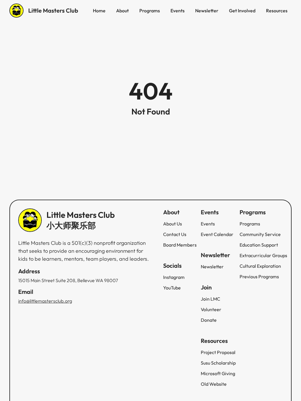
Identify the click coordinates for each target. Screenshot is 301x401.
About (122, 11)
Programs (149, 11)
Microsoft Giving (218, 373)
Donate (209, 320)
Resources (276, 11)
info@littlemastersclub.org (45, 301)
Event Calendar (217, 234)
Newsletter (206, 11)
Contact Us (174, 234)
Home (99, 11)
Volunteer (211, 309)
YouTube (172, 288)
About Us (172, 224)
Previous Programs (259, 276)
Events (177, 11)
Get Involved (242, 11)
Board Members (180, 245)
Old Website (214, 384)
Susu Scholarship (218, 363)
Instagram (174, 277)
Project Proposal (218, 352)
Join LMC (210, 299)
